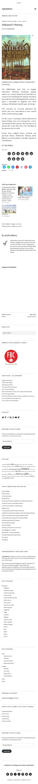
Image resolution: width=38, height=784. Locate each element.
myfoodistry (7, 9)
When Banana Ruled (7, 385)
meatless (6, 614)
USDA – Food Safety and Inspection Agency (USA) (15, 515)
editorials (6, 658)
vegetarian (6, 610)
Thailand (27, 476)
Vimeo (30, 775)
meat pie (29, 471)
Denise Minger (5, 491)
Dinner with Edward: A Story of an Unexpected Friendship (17, 391)
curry (20, 466)
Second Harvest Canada (8, 523)
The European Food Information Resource (13, 510)
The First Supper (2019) (8, 394)
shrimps (8, 476)
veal (3, 478)
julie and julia (8, 471)
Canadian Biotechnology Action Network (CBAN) (15, 518)
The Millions (5, 540)
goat (19, 469)
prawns (30, 474)
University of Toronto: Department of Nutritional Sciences (17, 501)
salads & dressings (9, 593)
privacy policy (5, 716)
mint (32, 471)
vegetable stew (9, 478)
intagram (22, 775)
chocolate (4, 466)
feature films (7, 673)
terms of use (5, 714)
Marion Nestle (5, 493)
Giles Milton (8, 145)
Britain (19, 464)
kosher (5, 627)
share (3, 679)
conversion (8, 466)
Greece (25, 468)
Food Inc (5, 214)
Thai (24, 476)
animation (4, 464)
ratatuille (4, 476)
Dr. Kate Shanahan (6, 496)
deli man (24, 466)
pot (26, 473)
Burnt (26, 464)
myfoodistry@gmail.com (10, 698)
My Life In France (31, 315)
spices (5, 634)
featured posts (8, 656)
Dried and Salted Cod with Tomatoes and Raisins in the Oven (18, 396)
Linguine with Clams (7, 380)
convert (13, 466)
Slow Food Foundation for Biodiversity (12, 506)
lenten (5, 631)
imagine (5, 16)
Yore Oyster (5, 537)
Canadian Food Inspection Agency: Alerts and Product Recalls (18, 513)
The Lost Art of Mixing (7, 389)
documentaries (8, 676)
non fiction (13, 16)
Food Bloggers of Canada (9, 530)
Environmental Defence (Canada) (11, 520)
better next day (8, 607)
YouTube (26, 775)
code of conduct (6, 721)
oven (18, 473)
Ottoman (13, 474)
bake (12, 464)
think (3, 654)
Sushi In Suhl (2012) (7, 382)
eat (27, 466)
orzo (9, 474)
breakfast (6, 588)
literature (6, 668)
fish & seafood (8, 622)
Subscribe (7, 447)
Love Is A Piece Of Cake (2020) (10, 400)
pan (22, 474)
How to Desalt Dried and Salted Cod (11, 398)
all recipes (4, 586)
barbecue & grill (8, 624)
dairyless (6, 617)
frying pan (14, 469)
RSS (19, 775)
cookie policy (5, 718)
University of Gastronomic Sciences (11, 527)
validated (31, 476)
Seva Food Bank (6, 525)
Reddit (15, 775)
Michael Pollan (5, 498)
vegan (5, 612)
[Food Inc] (9, 209)
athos (8, 464)
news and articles (8, 661)
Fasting (6, 315)
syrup (21, 476)
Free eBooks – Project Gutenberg (10, 532)
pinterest (11, 775)
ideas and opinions (9, 663)
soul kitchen (13, 476)
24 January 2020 (12, 21)
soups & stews (8, 619)
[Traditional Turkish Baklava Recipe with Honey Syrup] (10, 194)
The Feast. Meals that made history (11, 535)
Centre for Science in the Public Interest (12, 503)
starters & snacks (8, 590)
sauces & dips (8, 595)
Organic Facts (5, 508)
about (3, 681)
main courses (7, 600)
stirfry (18, 476)
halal (5, 629)
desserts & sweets (9, 605)
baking (16, 464)
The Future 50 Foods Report (9, 387)
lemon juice (24, 471)
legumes (18, 471)
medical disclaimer (7, 711)
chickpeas (30, 464)
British (23, 464)
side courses (7, 602)
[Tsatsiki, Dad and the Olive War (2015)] (25, 190)
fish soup (7, 469)
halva (30, 469)
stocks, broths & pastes (10, 597)
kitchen (13, 471)
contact (19, 3)
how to (5, 636)
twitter (7, 775)
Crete (17, 466)
